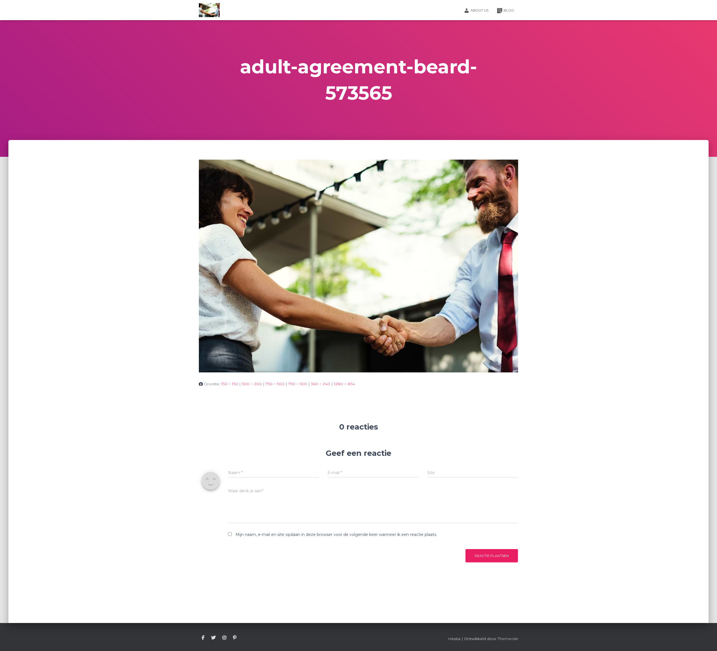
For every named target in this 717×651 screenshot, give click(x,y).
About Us (479, 10)
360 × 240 (320, 383)
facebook (203, 637)
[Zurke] (209, 10)
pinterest (234, 637)
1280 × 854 (344, 383)
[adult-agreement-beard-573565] (358, 265)
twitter (213, 637)
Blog (509, 10)
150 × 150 (229, 383)
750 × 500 (275, 383)
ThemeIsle (508, 638)
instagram (224, 637)
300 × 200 (252, 383)
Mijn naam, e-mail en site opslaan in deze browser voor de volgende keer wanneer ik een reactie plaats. (336, 534)
